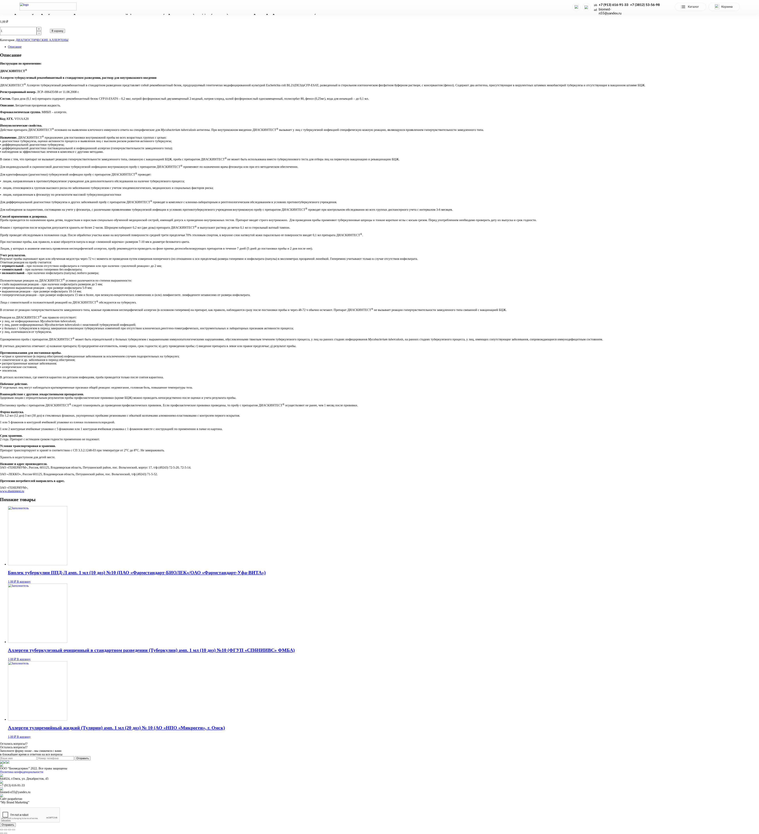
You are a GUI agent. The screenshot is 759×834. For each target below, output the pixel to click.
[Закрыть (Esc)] (1, 829)
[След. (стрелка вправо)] (5, 833)
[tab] (383, 47)
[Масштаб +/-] (13, 829)
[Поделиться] (5, 829)
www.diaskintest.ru (12, 491)
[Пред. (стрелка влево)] (1, 833)
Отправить (82, 758)
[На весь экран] (9, 829)
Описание (15, 46)
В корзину (57, 30)
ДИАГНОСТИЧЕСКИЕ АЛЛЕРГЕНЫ (42, 40)
